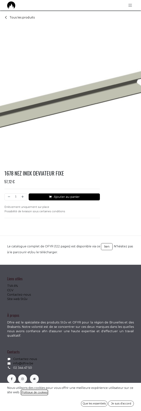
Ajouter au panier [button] (66, 197)
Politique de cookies (34, 392)
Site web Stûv (17, 299)
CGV (10, 290)
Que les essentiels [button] (94, 403)
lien (106, 246)
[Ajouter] (23, 197)
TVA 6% (12, 286)
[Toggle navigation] (130, 5)
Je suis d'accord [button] (121, 403)
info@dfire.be (23, 363)
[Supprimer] (8, 197)
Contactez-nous (19, 294)
